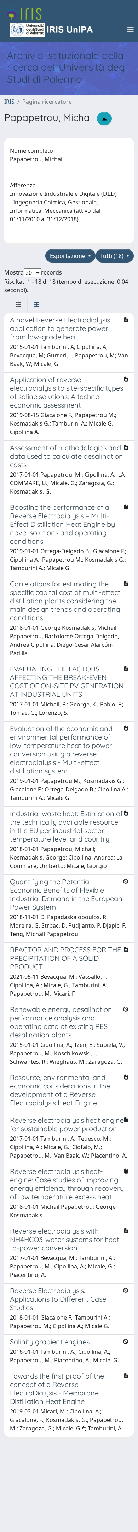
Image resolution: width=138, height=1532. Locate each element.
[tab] (19, 304)
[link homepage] (25, 12)
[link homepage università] (52, 29)
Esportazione (68, 256)
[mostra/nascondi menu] (130, 29)
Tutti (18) (112, 256)
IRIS (9, 101)
